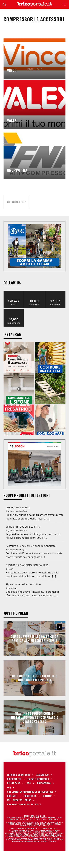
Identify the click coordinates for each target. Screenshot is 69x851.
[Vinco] (34, 54)
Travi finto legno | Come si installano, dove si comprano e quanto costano (34, 718)
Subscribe (13, 310)
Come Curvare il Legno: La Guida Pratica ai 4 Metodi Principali (34, 638)
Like (14, 292)
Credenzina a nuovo (17, 507)
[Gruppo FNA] (34, 154)
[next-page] (59, 627)
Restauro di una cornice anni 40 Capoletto (31, 546)
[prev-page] (53, 627)
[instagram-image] (19, 357)
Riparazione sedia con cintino (23, 584)
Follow (34, 292)
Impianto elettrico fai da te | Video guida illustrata (34, 678)
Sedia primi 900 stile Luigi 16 (23, 526)
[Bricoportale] (34, 4)
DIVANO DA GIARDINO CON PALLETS (27, 565)
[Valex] (34, 104)
